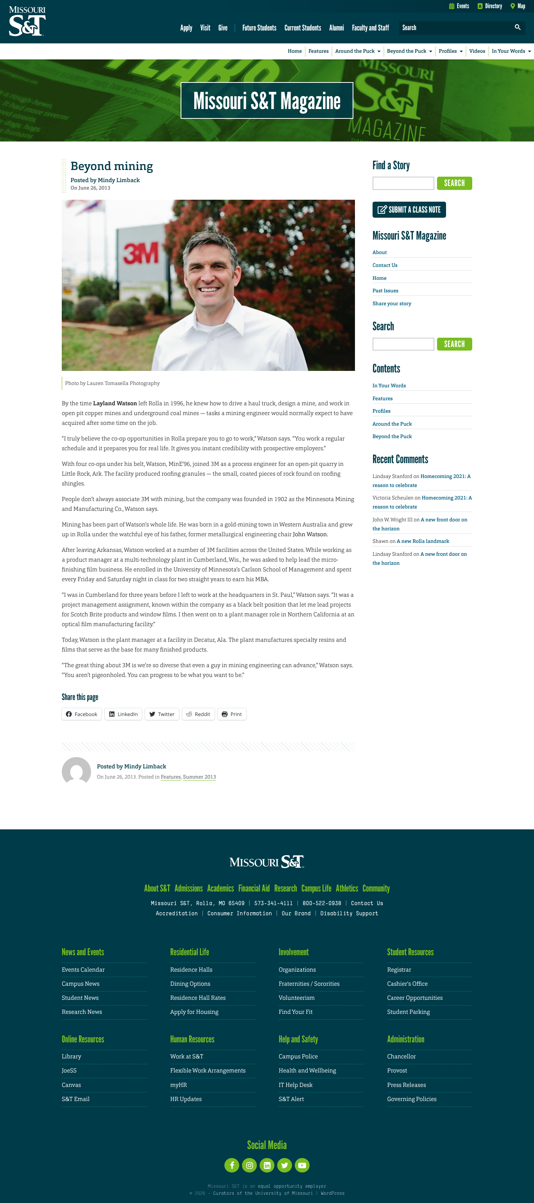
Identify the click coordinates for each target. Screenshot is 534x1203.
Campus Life (316, 888)
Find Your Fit (296, 1012)
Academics (220, 888)
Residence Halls (191, 970)
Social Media (267, 1145)
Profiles (448, 51)
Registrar (399, 970)
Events (463, 6)
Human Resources (192, 1039)
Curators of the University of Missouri (263, 1193)
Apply (186, 27)
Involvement (294, 952)
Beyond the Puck (406, 51)
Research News (82, 1012)
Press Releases (406, 1085)
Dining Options (190, 984)
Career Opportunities (415, 998)
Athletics (347, 888)
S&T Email (76, 1099)
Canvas (71, 1085)
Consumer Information (239, 914)
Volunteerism (297, 998)
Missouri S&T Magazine (266, 100)
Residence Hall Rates (198, 998)
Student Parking (408, 1012)
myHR (178, 1085)
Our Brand (295, 914)
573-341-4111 (273, 904)
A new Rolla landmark (423, 541)
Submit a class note (414, 210)
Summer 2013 (199, 776)
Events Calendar (83, 970)
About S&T (157, 888)
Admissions (189, 888)
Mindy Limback (119, 180)
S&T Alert (291, 1099)
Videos (477, 51)
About (380, 252)
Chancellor (401, 1056)
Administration (406, 1039)
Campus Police (298, 1056)
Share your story (392, 304)
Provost (397, 1070)
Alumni (336, 27)
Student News (80, 998)
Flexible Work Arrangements (208, 1070)
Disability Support (349, 914)
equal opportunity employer (292, 1186)
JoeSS (69, 1070)
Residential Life (189, 952)
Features (318, 51)
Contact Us (385, 265)
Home (295, 51)
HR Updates (186, 1099)
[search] (518, 28)
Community (376, 888)
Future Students (259, 27)
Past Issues (385, 291)
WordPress (332, 1193)
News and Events (83, 952)
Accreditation (176, 914)
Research (285, 888)
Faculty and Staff (370, 27)
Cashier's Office (407, 984)
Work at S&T (187, 1056)
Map (521, 6)
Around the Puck (355, 51)
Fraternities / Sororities (309, 984)
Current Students (303, 27)
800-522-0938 (322, 904)
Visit (206, 27)
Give (223, 27)
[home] (52, 21)
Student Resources (410, 952)
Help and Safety (298, 1039)
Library (71, 1056)
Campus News (80, 984)
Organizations (297, 970)
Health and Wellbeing (307, 1070)
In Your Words (508, 51)
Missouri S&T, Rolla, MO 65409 (197, 904)
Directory (494, 6)
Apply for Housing (194, 1012)
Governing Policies (412, 1099)
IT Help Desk (295, 1085)
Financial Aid (254, 888)
